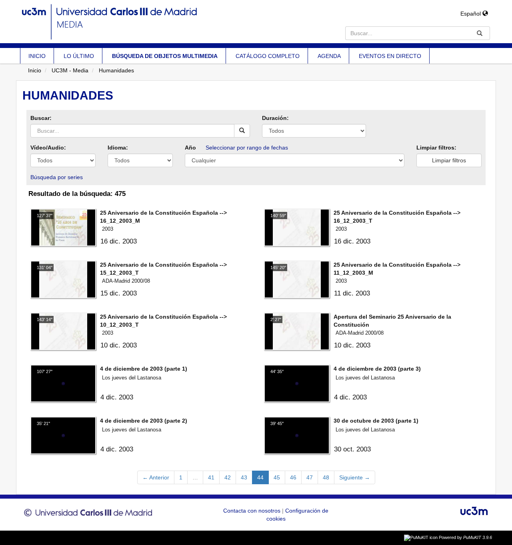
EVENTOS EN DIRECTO (390, 56)
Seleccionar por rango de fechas (247, 147)
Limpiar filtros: (436, 147)
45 (277, 477)
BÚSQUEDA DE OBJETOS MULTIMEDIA (165, 56)
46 (293, 477)
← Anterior (155, 477)
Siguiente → (354, 477)
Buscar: (41, 118)
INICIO (37, 56)
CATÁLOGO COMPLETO (268, 56)
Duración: (275, 118)
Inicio (34, 70)
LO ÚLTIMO (79, 56)
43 (244, 477)
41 (211, 477)
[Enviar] (479, 33)
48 (326, 477)
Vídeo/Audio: (48, 147)
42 (227, 477)
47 (309, 477)
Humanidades (116, 70)
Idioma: (118, 147)
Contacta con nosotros (252, 510)
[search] (242, 131)
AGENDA (329, 56)
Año (190, 147)
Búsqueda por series (56, 177)
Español (471, 13)
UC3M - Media (70, 70)
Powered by (465, 537)
